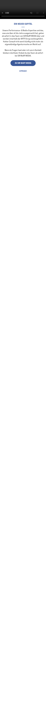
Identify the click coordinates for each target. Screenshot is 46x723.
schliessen (23, 71)
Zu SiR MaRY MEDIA (23, 63)
